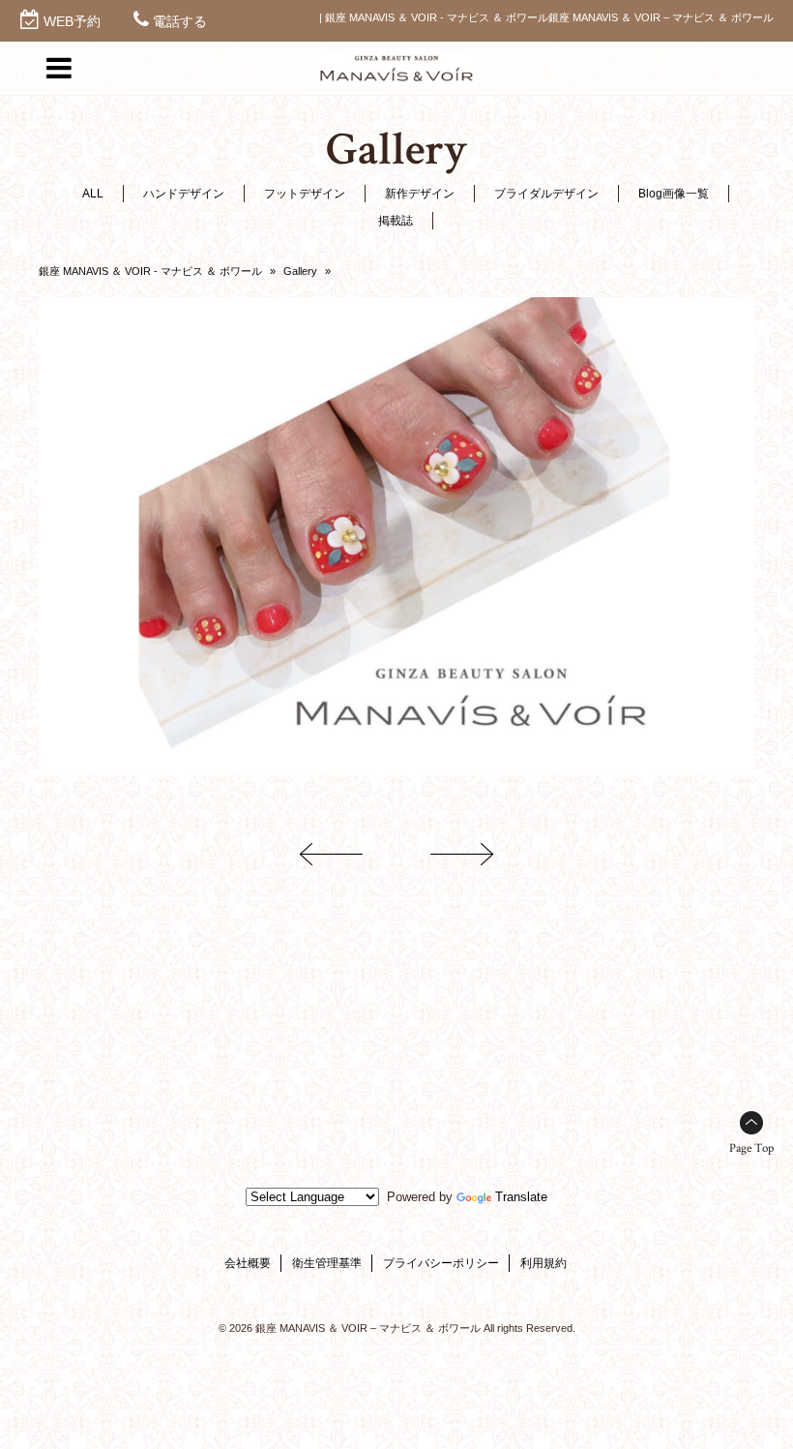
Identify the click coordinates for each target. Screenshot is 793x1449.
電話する (180, 21)
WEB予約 (72, 21)
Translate (521, 1197)
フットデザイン (304, 193)
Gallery (300, 271)
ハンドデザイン (183, 193)
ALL (92, 193)
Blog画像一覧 (673, 193)
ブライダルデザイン (546, 193)
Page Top (751, 1148)
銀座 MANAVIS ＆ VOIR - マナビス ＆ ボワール (150, 271)
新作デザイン (420, 193)
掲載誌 (395, 220)
